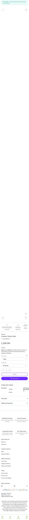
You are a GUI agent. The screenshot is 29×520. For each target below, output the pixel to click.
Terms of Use (4, 475)
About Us (3, 442)
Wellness (3, 334)
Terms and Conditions (6, 478)
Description (4, 398)
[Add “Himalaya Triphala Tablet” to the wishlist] (26, 317)
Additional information (7, 403)
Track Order (4, 461)
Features (3, 347)
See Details (7, 329)
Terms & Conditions (25, 325)
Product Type (3, 356)
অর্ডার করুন (14, 374)
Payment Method (5, 454)
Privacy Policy (4, 473)
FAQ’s (2, 451)
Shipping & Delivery (5, 463)
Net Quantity (3, 362)
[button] (26, 9)
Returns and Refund (6, 466)
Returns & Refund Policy (18, 327)
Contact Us (3, 444)
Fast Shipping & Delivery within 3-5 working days (7, 327)
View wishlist (6, 1)
